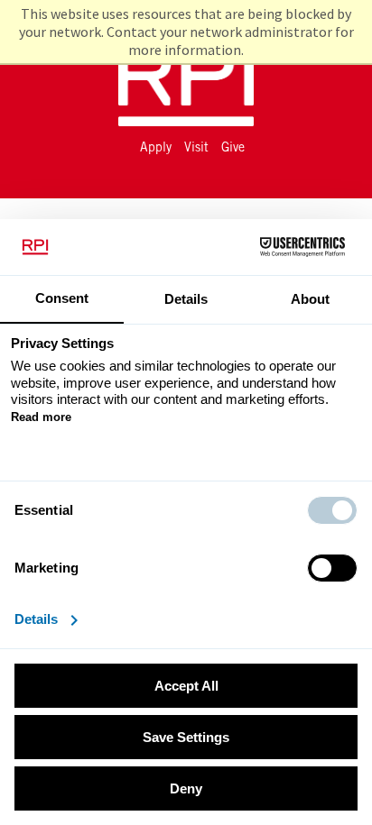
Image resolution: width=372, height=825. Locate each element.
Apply (156, 148)
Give (233, 148)
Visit (196, 148)
